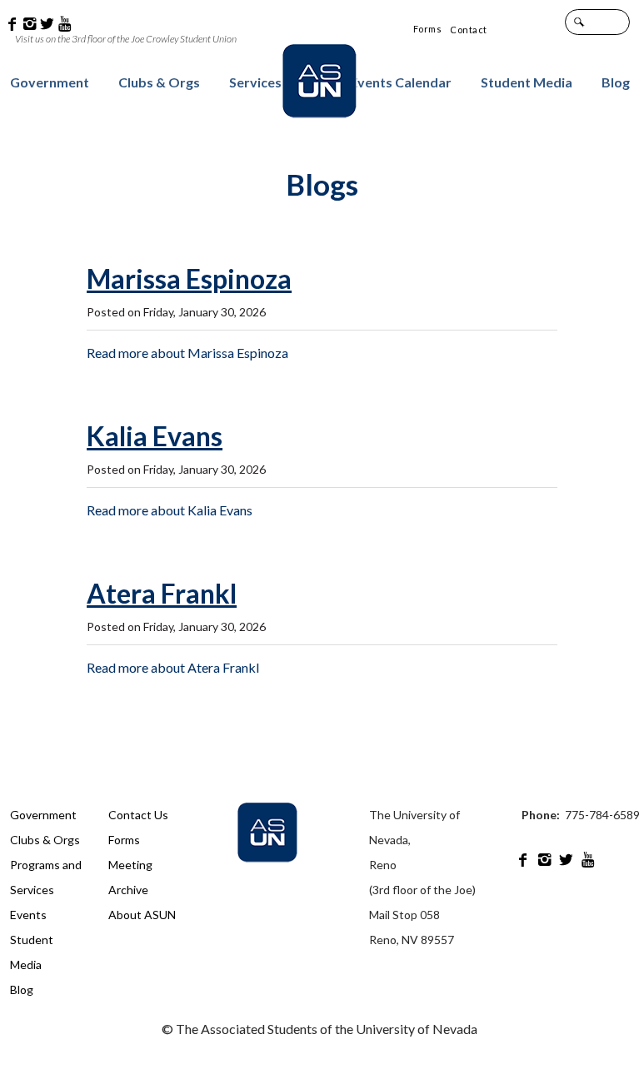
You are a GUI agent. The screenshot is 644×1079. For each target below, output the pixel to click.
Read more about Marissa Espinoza (187, 352)
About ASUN (142, 914)
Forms (427, 28)
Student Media (526, 82)
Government (49, 82)
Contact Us (138, 815)
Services (255, 82)
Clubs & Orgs (159, 82)
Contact (468, 29)
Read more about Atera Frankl (173, 667)
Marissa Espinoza (189, 279)
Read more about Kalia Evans (169, 510)
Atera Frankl (162, 594)
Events (28, 914)
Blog (616, 82)
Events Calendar (401, 82)
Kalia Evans (154, 436)
